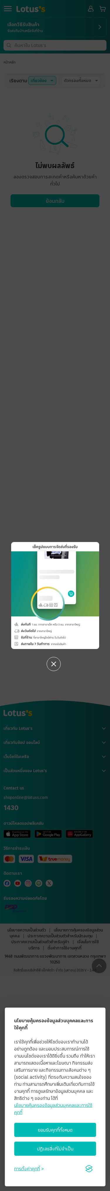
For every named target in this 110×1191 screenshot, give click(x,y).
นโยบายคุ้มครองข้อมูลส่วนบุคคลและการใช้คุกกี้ (53, 1109)
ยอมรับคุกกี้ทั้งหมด (55, 1130)
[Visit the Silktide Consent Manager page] (89, 1169)
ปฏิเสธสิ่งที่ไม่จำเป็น (55, 1148)
